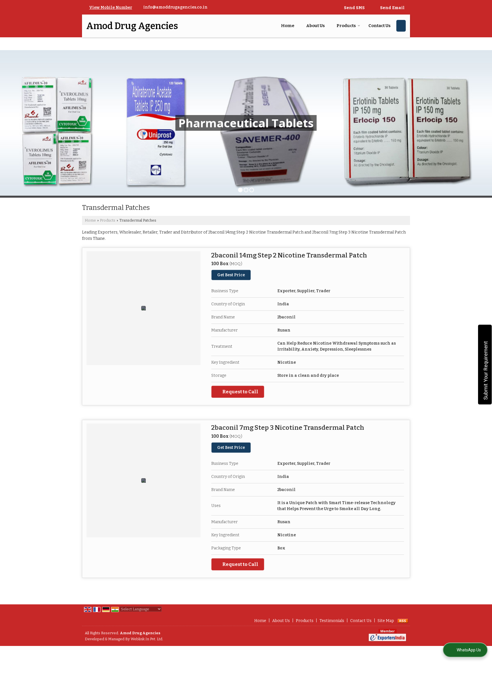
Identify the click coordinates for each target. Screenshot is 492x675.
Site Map (386, 620)
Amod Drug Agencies (132, 25)
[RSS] (403, 620)
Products (346, 25)
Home (287, 25)
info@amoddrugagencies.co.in (175, 7)
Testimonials (331, 620)
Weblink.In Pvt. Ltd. (147, 639)
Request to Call (240, 391)
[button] (110, 7)
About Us (315, 25)
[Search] (401, 26)
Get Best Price (231, 275)
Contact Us (379, 25)
